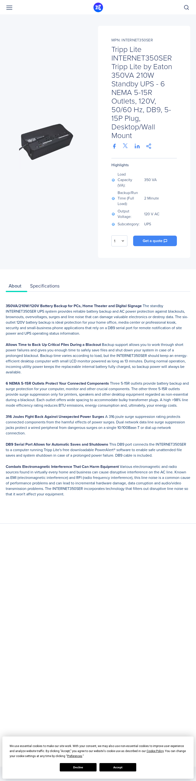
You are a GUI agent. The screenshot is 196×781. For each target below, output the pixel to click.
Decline (78, 767)
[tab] (16, 287)
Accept (117, 767)
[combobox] (119, 240)
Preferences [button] (74, 756)
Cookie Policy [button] (155, 751)
